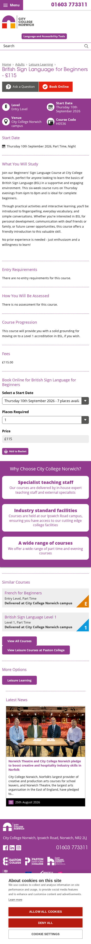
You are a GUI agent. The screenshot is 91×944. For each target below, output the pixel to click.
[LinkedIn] (12, 848)
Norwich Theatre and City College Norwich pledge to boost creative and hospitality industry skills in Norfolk (44, 765)
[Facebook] (5, 848)
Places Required (15, 412)
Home (6, 64)
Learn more (15, 899)
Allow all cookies (45, 911)
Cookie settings (45, 934)
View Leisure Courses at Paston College (36, 650)
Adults (20, 64)
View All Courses (19, 641)
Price (6, 431)
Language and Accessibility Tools (44, 36)
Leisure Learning (41, 64)
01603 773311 (69, 5)
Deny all (45, 923)
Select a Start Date (17, 393)
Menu (15, 5)
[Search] (86, 46)
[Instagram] (18, 848)
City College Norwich (18, 21)
